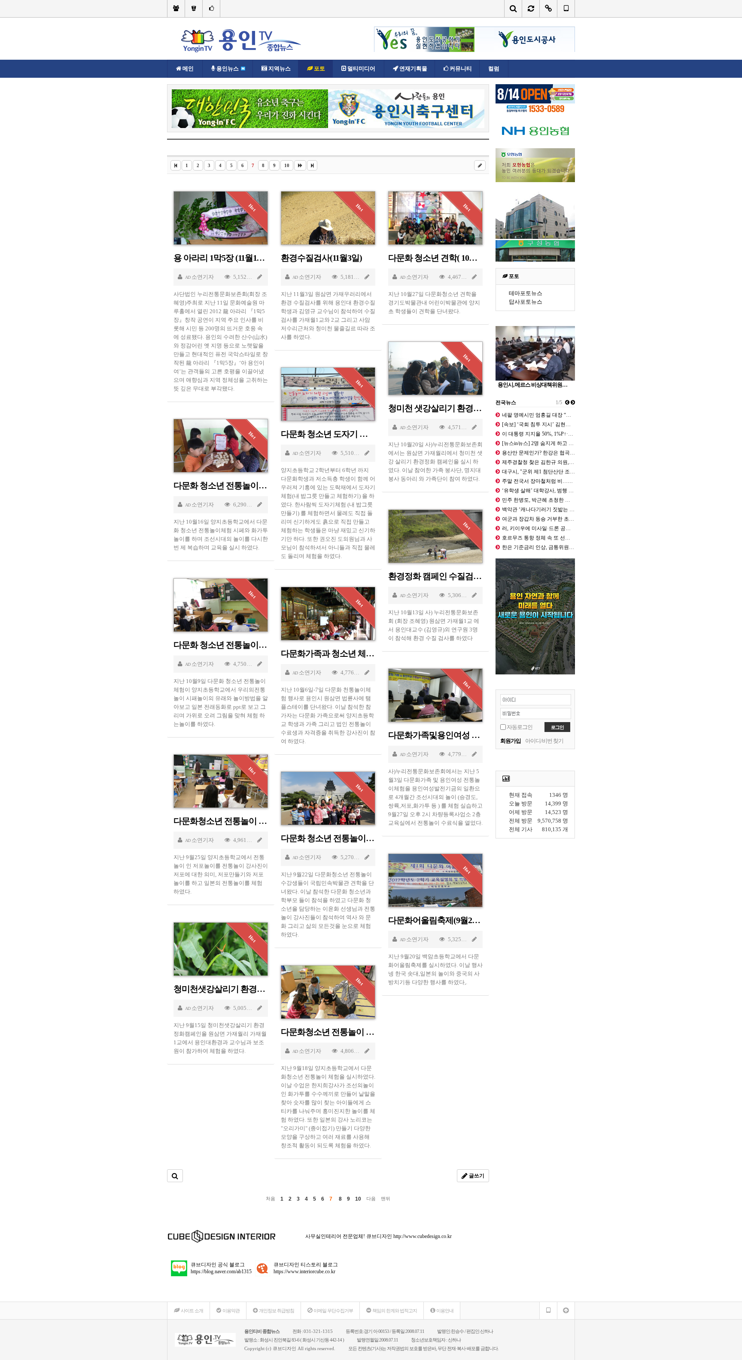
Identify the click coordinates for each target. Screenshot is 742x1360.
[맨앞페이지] (175, 165)
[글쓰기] (480, 165)
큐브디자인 (284, 1348)
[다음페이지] (300, 165)
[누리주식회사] (193, 8)
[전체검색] (513, 8)
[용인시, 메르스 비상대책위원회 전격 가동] (535, 353)
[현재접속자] (548, 8)
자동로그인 (519, 727)
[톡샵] (211, 8)
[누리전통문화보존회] (176, 8)
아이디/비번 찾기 (544, 741)
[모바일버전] (566, 8)
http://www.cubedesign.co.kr (422, 1236)
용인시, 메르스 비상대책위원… (532, 384)
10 (286, 165)
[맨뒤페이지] (312, 165)
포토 (513, 276)
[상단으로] (566, 1311)
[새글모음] (531, 8)
